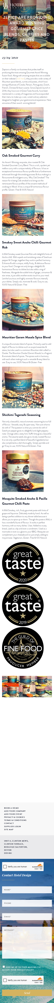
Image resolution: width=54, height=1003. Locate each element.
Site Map (8, 829)
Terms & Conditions (15, 820)
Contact (9, 823)
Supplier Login (12, 826)
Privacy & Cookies (14, 817)
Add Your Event (13, 814)
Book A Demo (11, 808)
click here (21, 78)
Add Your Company (15, 811)
